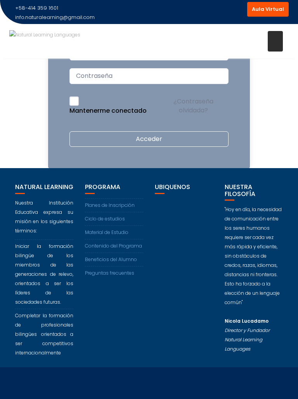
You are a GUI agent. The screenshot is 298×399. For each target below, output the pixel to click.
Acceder (149, 138)
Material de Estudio (106, 232)
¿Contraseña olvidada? (193, 105)
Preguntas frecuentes (109, 273)
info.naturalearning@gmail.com (55, 17)
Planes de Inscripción (110, 205)
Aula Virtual (268, 9)
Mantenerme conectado (108, 110)
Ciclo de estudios (105, 218)
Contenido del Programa (113, 245)
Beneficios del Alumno (111, 259)
